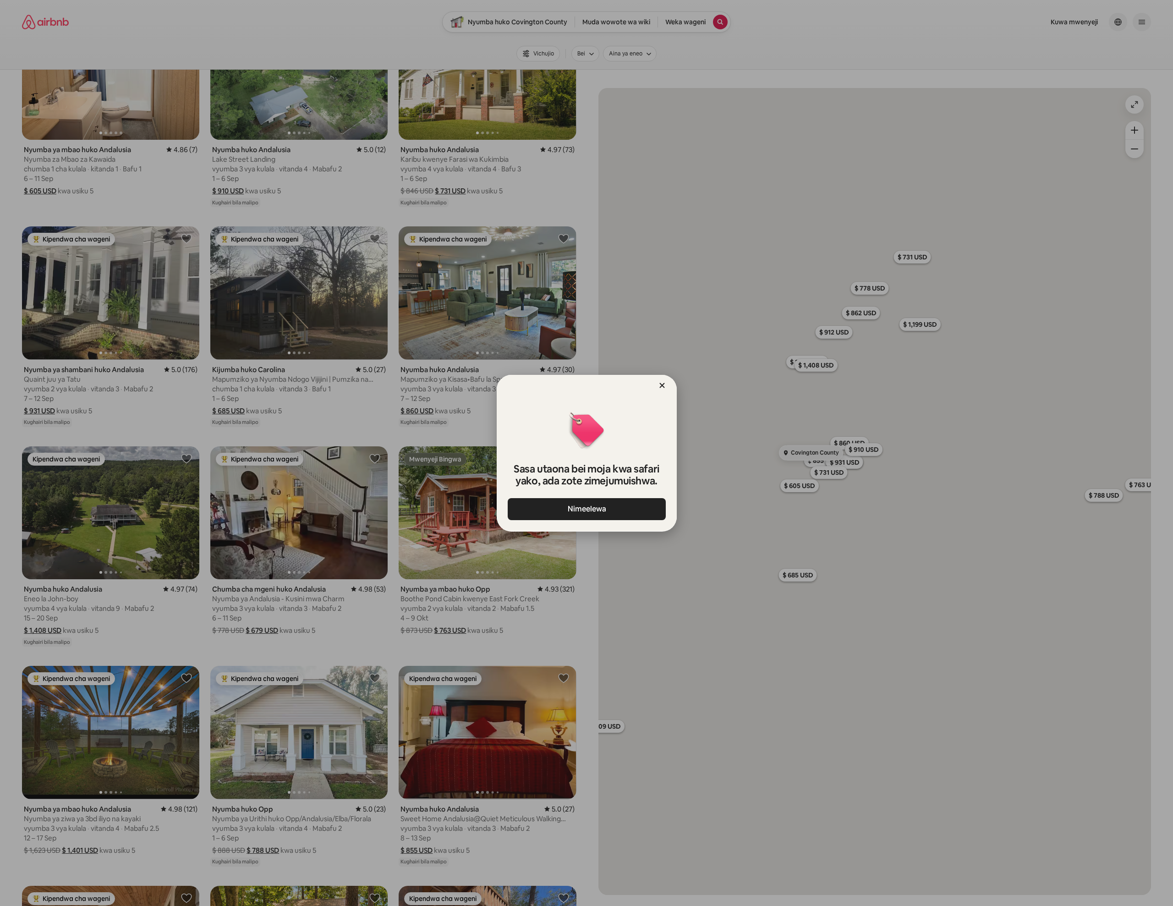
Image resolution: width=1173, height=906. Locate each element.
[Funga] (662, 385)
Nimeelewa (586, 509)
